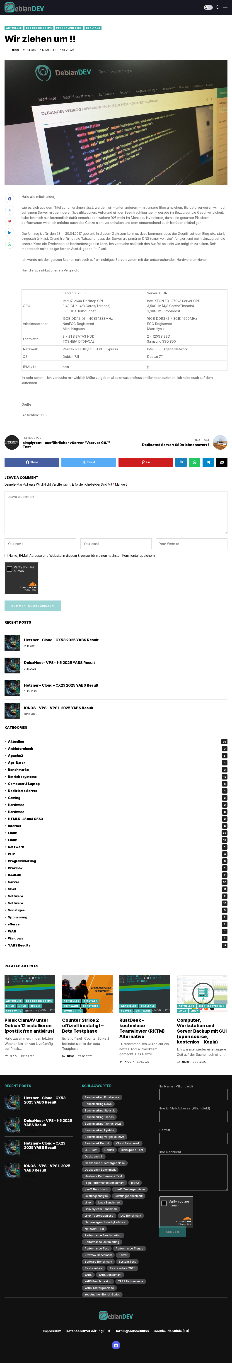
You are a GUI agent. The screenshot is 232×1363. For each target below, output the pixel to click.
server (123, 1255)
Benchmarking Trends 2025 (103, 1123)
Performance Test (97, 1248)
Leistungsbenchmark (129, 1196)
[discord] (116, 1345)
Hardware (117, 805)
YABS (88, 1274)
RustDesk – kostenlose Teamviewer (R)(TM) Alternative (142, 1028)
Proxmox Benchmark (98, 1255)
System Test (127, 1261)
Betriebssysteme (39, 28)
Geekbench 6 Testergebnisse (105, 1163)
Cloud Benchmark (128, 1143)
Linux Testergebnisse (99, 1215)
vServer (117, 924)
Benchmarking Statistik (100, 1110)
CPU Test (91, 1150)
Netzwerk (116, 847)
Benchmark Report (97, 1143)
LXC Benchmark (131, 1215)
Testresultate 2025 (122, 1268)
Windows (117, 938)
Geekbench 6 (94, 1156)
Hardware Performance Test (103, 1176)
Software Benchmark (98, 1261)
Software (117, 896)
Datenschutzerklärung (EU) (88, 1331)
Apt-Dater (116, 763)
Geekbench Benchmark (100, 1169)
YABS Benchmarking (98, 1281)
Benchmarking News (98, 1104)
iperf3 (135, 1182)
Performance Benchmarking (103, 1235)
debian (109, 1150)
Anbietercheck (117, 748)
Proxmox (116, 868)
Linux (117, 833)
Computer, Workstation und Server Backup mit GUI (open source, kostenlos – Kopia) (202, 1031)
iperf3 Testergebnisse (130, 1189)
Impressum (52, 1331)
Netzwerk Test (94, 1228)
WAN (116, 931)
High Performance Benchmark (104, 1182)
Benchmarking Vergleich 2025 (104, 1136)
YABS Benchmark (110, 1274)
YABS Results (117, 945)
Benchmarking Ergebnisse (102, 1097)
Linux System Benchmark (101, 1209)
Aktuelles (14, 28)
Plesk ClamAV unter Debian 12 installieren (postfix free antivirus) (29, 1025)
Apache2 (117, 756)
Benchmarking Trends (99, 1117)
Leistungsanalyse (96, 1196)
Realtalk (93, 28)
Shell (117, 889)
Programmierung (69, 28)
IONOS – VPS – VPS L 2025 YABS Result (58, 708)
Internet (117, 826)
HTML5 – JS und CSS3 (117, 819)
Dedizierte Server (116, 791)
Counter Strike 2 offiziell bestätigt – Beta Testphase (83, 1025)
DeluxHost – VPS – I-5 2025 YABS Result (59, 662)
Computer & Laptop (117, 784)
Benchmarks (117, 770)
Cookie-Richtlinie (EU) (171, 1331)
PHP (117, 854)
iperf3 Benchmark (96, 1189)
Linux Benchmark (109, 1202)
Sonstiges (117, 910)
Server (117, 882)
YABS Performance (130, 1281)
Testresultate (94, 1268)
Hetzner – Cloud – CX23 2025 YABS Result (61, 685)
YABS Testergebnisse (99, 1288)
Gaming (117, 798)
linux (88, 1202)
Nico (15, 50)
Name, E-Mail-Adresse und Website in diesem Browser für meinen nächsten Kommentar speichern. (82, 555)
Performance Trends (129, 1248)
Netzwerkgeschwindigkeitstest (105, 1222)
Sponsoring (117, 917)
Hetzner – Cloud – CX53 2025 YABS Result (61, 640)
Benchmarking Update (99, 1130)
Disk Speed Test (132, 1150)
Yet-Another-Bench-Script (102, 1294)
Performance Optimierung (102, 1242)
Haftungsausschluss (131, 1331)
